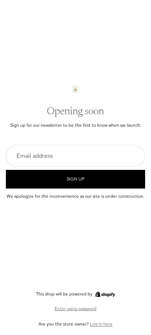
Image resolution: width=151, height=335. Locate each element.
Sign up (76, 179)
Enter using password (75, 309)
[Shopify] (105, 294)
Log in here (101, 324)
